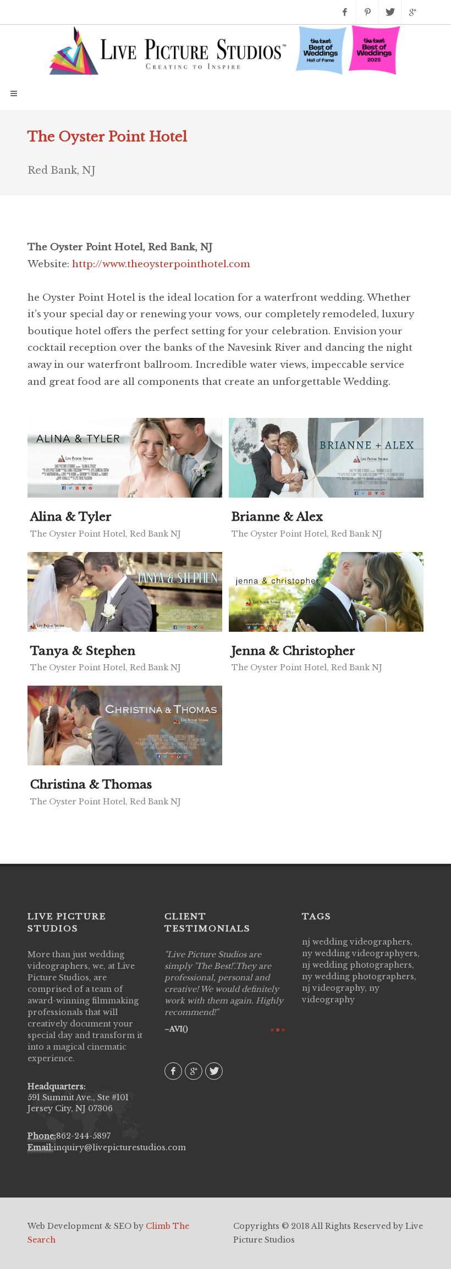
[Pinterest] (367, 12)
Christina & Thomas (91, 784)
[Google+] (413, 12)
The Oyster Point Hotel (108, 137)
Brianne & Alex (277, 517)
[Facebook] (345, 12)
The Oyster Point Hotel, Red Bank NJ (105, 534)
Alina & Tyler (71, 517)
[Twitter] (390, 12)
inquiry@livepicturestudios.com (119, 1147)
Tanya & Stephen (82, 651)
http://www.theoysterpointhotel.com (161, 264)
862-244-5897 (83, 1136)
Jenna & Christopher (293, 651)
